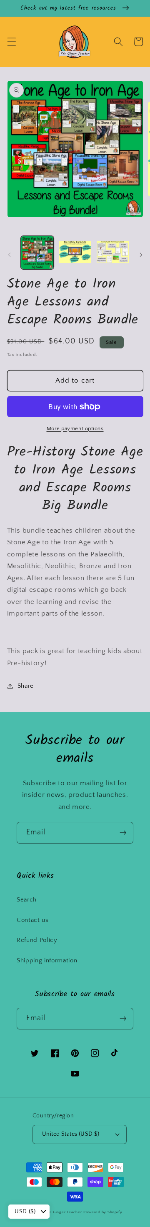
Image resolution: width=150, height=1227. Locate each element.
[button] (11, 42)
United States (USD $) (70, 1134)
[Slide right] (141, 254)
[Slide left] (9, 254)
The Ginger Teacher (63, 1212)
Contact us (33, 920)
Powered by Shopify (102, 1212)
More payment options (75, 428)
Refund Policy (37, 940)
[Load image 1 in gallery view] (37, 252)
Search (27, 899)
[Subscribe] (123, 833)
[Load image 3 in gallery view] (113, 252)
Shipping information (47, 960)
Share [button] (26, 685)
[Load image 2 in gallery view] (75, 252)
